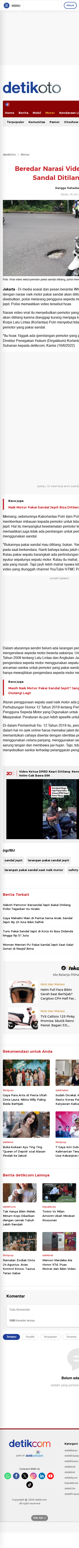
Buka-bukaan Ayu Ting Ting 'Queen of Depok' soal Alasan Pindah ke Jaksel (24, 1151)
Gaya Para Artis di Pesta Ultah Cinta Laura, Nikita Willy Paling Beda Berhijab (25, 1099)
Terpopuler (15, 122)
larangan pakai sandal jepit (48, 860)
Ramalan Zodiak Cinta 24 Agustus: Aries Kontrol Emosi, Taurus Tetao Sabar (19, 1266)
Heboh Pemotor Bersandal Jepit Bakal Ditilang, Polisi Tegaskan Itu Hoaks (37, 907)
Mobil (37, 112)
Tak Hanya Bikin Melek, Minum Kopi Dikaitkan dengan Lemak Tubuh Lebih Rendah (19, 1218)
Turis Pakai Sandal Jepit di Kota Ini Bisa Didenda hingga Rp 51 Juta (38, 933)
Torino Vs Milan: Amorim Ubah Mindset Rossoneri (58, 1216)
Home (9, 112)
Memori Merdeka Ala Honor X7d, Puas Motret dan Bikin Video (59, 1264)
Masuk (70, 5)
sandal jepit (14, 860)
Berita (23, 112)
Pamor (55, 122)
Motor (50, 112)
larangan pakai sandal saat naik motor (34, 870)
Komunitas (37, 122)
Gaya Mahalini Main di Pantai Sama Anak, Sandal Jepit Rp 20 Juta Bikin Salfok (37, 920)
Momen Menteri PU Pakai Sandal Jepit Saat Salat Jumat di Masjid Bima (38, 946)
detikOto (9, 154)
